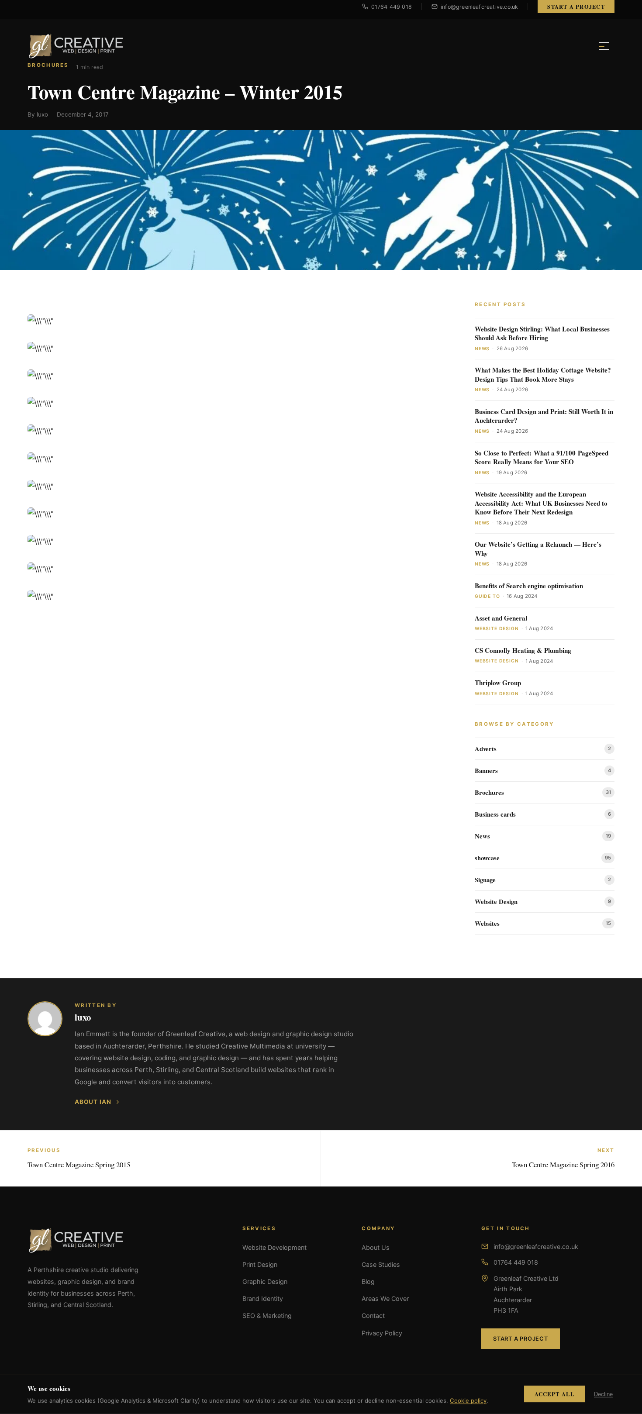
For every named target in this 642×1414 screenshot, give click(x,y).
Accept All (555, 1394)
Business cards (495, 814)
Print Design (259, 1264)
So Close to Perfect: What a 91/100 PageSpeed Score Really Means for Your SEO (541, 457)
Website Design (496, 901)
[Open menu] (604, 46)
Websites (487, 923)
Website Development (274, 1247)
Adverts (486, 748)
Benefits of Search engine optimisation (529, 585)
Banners (486, 770)
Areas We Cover (385, 1298)
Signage (485, 879)
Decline (603, 1394)
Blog (368, 1281)
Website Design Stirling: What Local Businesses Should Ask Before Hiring (542, 333)
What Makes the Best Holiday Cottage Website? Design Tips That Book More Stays (543, 374)
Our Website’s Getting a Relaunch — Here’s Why (538, 549)
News (482, 836)
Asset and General (501, 618)
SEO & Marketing (267, 1315)
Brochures (489, 792)
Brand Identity (262, 1298)
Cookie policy (468, 1400)
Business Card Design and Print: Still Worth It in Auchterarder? (544, 416)
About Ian (93, 1101)
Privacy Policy (382, 1333)
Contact (373, 1315)
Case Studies (381, 1264)
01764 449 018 (516, 1262)
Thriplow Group (498, 682)
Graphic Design (264, 1281)
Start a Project (576, 6)
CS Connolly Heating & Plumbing (523, 650)
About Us (376, 1247)
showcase (487, 857)
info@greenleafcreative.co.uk (536, 1246)
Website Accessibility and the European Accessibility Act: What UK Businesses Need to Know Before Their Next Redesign (541, 503)
